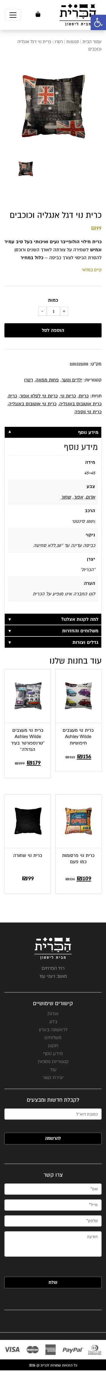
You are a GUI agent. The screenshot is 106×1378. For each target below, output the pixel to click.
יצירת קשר (53, 1077)
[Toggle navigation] (13, 15)
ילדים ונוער (72, 380)
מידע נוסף (53, 1053)
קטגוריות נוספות (53, 1061)
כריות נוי (68, 396)
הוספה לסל (53, 330)
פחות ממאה (47, 380)
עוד (53, 1069)
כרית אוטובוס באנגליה (80, 404)
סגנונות (72, 41)
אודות (53, 1013)
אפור (78, 497)
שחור (66, 497)
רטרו (59, 41)
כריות (84, 396)
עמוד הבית (92, 41)
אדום (90, 497)
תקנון (53, 1045)
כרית (12, 396)
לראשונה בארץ (53, 1029)
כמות (53, 300)
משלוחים (53, 1037)
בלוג (53, 1021)
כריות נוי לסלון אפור (39, 396)
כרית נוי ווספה (88, 412)
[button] (98, 22)
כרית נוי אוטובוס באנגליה (33, 404)
